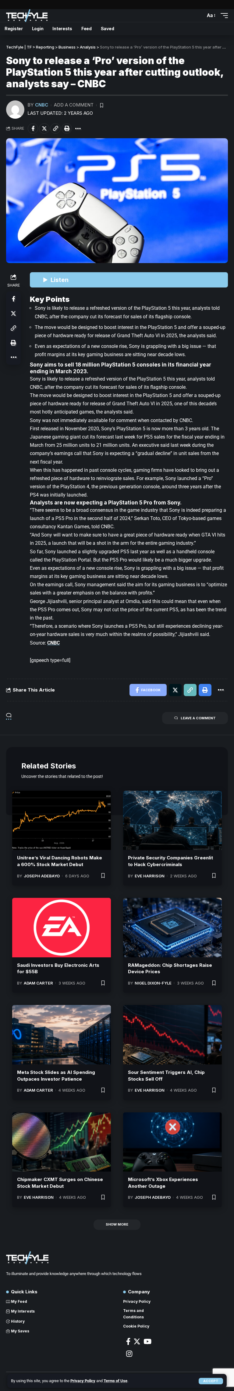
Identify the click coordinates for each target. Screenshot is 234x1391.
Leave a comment (198, 718)
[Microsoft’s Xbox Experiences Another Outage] (172, 1142)
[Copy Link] (55, 128)
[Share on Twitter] (44, 128)
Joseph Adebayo (42, 875)
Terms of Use (115, 1380)
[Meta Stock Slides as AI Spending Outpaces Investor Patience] (61, 1034)
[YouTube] (147, 1341)
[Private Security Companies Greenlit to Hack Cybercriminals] (172, 820)
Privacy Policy (82, 1380)
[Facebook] (128, 1341)
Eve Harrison (150, 875)
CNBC (41, 105)
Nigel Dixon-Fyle (153, 983)
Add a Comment (74, 105)
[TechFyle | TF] (27, 15)
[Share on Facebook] (33, 128)
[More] (78, 128)
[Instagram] (129, 1354)
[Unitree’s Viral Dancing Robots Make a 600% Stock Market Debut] (61, 820)
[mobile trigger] (223, 15)
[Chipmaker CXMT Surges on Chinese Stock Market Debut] (61, 1142)
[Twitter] (137, 1341)
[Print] (67, 128)
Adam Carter (38, 983)
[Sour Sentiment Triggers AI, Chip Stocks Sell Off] (172, 1034)
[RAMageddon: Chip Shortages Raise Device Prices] (172, 927)
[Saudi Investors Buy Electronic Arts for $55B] (61, 927)
